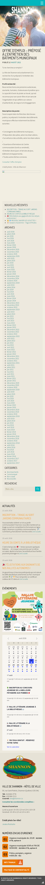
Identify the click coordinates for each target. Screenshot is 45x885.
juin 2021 (10, 369)
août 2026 (10, 232)
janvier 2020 (11, 407)
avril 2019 (10, 427)
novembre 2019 (13, 412)
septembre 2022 (13, 336)
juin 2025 (10, 263)
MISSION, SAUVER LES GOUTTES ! (23, 220)
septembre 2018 (13, 443)
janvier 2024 (11, 300)
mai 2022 (10, 345)
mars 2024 (11, 296)
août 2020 (10, 392)
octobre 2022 (12, 334)
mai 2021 (10, 372)
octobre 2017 (12, 461)
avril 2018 (10, 452)
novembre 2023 (13, 305)
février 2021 (11, 378)
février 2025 (11, 272)
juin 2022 (10, 343)
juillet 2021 (11, 367)
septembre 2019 (13, 416)
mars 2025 (11, 269)
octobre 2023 (12, 307)
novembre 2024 (13, 278)
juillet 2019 (11, 421)
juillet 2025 (11, 260)
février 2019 (11, 432)
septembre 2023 (13, 309)
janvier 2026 (11, 247)
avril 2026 (10, 240)
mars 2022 (11, 349)
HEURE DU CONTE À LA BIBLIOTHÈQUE (21, 214)
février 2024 (11, 298)
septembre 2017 (13, 463)
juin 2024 (10, 289)
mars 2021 (11, 376)
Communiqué (12, 474)
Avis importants (12, 472)
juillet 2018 (11, 447)
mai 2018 (10, 449)
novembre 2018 (13, 438)
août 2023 (10, 312)
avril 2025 (10, 267)
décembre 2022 (13, 329)
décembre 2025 (13, 249)
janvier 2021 (11, 380)
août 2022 (10, 338)
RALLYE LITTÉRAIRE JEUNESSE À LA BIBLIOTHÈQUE (21, 708)
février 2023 (11, 325)
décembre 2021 (13, 356)
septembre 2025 (13, 256)
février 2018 (11, 456)
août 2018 (10, 445)
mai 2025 (10, 265)
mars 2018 (11, 454)
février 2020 (11, 405)
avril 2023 (10, 320)
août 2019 (10, 418)
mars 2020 (11, 403)
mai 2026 (10, 238)
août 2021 (10, 365)
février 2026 (11, 245)
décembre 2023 (13, 303)
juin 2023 (10, 316)
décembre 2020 (13, 383)
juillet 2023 (11, 314)
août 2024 (10, 285)
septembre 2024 (13, 283)
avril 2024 (10, 294)
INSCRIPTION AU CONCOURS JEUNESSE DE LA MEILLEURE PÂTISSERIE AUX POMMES (19, 690)
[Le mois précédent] (36, 638)
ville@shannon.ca (16, 798)
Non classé (11, 476)
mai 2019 (10, 425)
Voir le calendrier (13, 747)
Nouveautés (11, 479)
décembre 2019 (13, 409)
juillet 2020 (11, 394)
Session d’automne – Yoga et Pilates (22, 222)
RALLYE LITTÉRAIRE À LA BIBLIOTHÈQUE (18, 724)
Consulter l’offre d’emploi (11, 162)
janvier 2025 (11, 274)
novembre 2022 (13, 332)
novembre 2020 (13, 385)
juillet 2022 (11, 340)
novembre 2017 (13, 458)
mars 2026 (11, 243)
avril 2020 (10, 401)
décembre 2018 (13, 436)
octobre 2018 (12, 440)
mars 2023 (11, 323)
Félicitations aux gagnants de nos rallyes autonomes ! (23, 217)
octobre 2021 (12, 361)
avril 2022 (10, 347)
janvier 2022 (11, 354)
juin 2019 (10, 423)
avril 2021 (10, 374)
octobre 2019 (12, 414)
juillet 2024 (11, 287)
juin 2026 (10, 236)
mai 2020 (10, 398)
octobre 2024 (12, 280)
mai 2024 (10, 292)
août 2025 (10, 258)
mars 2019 (11, 429)
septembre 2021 (13, 363)
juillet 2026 (11, 234)
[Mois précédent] (8, 638)
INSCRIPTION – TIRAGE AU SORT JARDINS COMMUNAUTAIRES (22, 210)
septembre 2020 (13, 389)
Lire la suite (36, 531)
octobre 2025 (12, 254)
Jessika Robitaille (8, 824)
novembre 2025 (13, 252)
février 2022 (11, 352)
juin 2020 (10, 396)
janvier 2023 (11, 327)
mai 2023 (10, 318)
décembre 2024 (13, 276)
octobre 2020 (12, 387)
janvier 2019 (11, 434)
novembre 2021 (13, 358)
